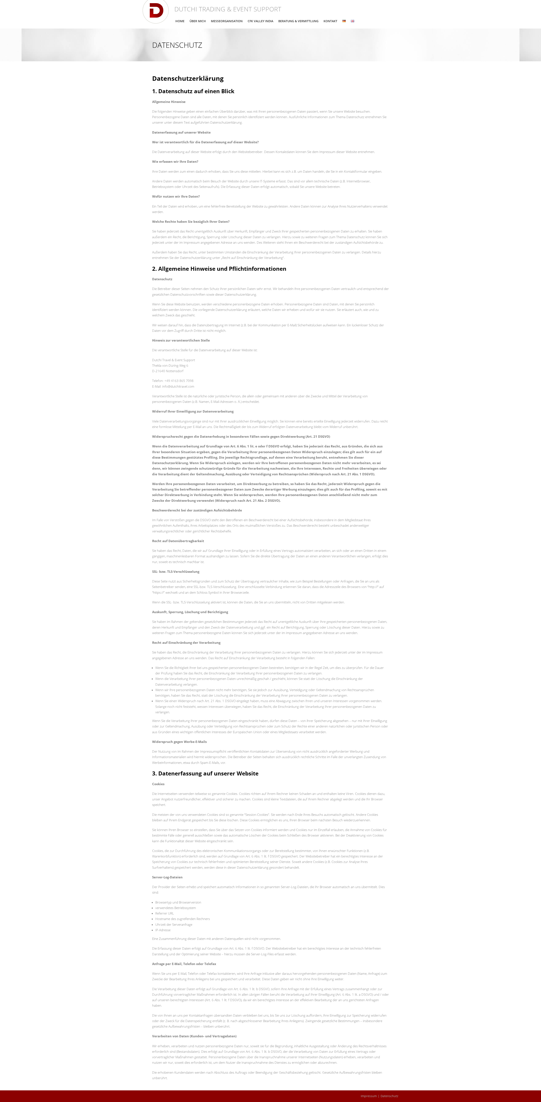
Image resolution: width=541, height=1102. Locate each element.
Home (179, 21)
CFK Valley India (260, 21)
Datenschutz (389, 1096)
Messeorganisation (227, 21)
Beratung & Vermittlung (298, 21)
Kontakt (330, 21)
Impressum (369, 1096)
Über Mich (198, 21)
